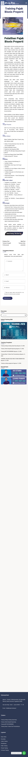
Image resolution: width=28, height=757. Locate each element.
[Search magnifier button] (25, 315)
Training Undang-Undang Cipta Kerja (9, 345)
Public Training (4, 745)
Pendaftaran (3, 743)
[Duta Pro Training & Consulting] (8, 3)
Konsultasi (3, 739)
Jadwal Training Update (13, 226)
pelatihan (10, 177)
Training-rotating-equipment (7, 363)
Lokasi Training (4, 741)
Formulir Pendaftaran (12, 229)
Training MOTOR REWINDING (7, 351)
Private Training (4, 748)
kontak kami (15, 210)
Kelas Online (3, 736)
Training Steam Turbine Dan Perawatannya (10, 354)
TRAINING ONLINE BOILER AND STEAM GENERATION (12, 358)
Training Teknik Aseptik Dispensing (8, 348)
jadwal (13, 212)
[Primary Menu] (26, 3)
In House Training (5, 750)
